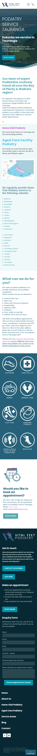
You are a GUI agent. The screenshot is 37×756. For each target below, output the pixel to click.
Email (4, 646)
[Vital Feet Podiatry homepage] (13, 4)
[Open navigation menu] (28, 4)
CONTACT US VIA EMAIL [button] (14, 568)
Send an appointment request (18, 682)
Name (4, 632)
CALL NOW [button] (9, 576)
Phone (4, 639)
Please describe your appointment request (17, 667)
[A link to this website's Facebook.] (5, 735)
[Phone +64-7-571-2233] (33, 4)
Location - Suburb (8, 653)
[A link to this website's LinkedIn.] (9, 735)
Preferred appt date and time (13, 660)
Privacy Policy (15, 751)
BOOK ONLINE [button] (8, 58)
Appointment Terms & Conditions (13, 749)
